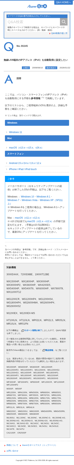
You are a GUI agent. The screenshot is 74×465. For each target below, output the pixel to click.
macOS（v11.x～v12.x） (28, 217)
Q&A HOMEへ (63, 2)
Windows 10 (27, 196)
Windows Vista (29, 200)
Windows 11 (15, 132)
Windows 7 (13, 200)
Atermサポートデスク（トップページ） (39, 445)
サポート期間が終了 (33, 330)
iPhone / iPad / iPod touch (23, 169)
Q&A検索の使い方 (59, 33)
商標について (12, 445)
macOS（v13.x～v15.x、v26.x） (26, 147)
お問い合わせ (12, 451)
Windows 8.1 (43, 196)
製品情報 (49, 350)
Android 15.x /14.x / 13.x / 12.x (25, 163)
